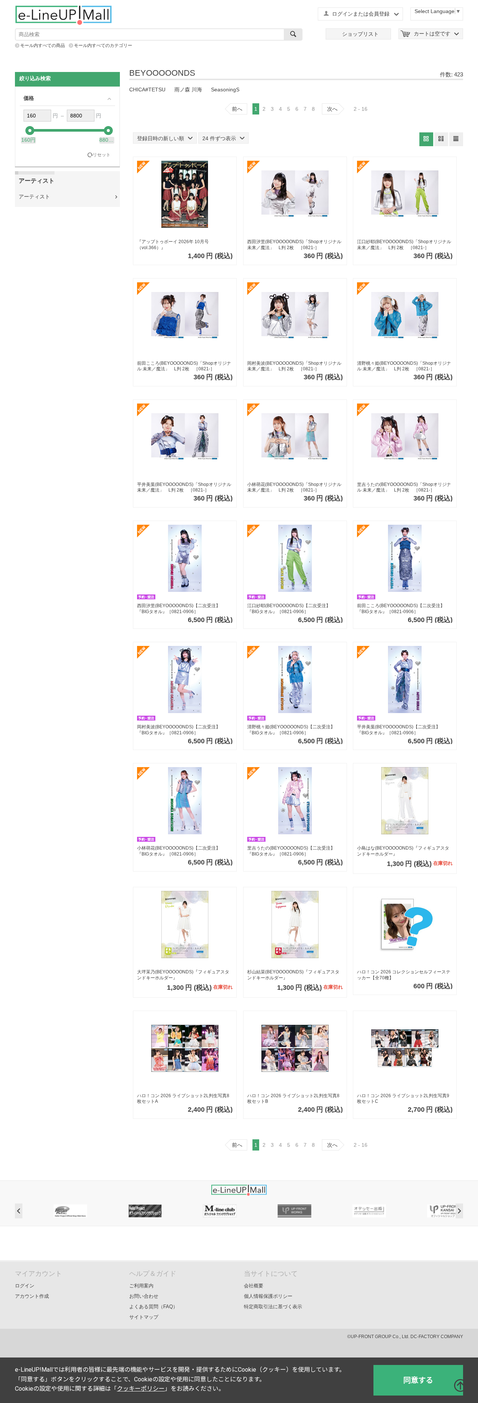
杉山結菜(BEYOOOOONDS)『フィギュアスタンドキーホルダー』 (293, 974)
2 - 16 (360, 109)
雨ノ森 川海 (188, 89)
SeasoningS (225, 89)
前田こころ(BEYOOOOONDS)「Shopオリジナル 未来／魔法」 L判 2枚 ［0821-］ (184, 366)
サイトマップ (143, 1317)
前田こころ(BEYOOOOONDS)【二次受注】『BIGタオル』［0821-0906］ (401, 608)
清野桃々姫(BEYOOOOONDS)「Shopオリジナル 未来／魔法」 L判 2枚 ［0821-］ (404, 366)
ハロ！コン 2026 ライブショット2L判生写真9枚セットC (403, 1098)
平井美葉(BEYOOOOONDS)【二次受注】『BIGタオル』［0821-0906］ (398, 729)
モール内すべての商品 (42, 45)
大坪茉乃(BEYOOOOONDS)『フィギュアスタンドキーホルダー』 (183, 974)
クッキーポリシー (141, 1388)
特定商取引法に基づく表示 (273, 1306)
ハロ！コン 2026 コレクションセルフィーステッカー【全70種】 (403, 974)
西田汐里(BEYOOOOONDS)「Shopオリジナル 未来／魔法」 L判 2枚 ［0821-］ (294, 244)
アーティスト (34, 197)
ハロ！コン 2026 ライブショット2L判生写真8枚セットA (183, 1098)
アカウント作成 (32, 1296)
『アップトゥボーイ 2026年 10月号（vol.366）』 (173, 244)
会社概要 (253, 1286)
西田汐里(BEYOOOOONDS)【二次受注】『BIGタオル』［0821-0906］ (178, 608)
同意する (418, 1380)
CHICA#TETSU (147, 89)
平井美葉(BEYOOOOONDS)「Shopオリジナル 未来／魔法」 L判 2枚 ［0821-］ (184, 487)
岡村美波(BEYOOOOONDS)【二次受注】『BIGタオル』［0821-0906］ (178, 729)
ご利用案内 (141, 1286)
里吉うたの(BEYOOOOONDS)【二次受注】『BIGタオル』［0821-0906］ (291, 851)
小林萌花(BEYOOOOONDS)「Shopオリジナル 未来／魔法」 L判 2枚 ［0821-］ (294, 487)
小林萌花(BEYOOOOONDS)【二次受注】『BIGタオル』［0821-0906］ (178, 851)
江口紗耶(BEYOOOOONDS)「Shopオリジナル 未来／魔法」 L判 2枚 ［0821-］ (404, 244)
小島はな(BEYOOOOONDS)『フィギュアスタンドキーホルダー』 (403, 851)
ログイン (24, 1286)
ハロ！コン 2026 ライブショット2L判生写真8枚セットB (293, 1098)
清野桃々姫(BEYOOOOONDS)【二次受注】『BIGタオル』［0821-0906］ (291, 729)
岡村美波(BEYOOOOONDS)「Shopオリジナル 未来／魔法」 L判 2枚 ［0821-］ (294, 366)
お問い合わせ (143, 1296)
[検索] (293, 34)
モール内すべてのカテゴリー (103, 45)
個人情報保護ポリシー (268, 1296)
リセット (102, 154)
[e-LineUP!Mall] (63, 15)
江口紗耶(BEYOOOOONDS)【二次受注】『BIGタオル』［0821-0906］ (288, 608)
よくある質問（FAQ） (153, 1306)
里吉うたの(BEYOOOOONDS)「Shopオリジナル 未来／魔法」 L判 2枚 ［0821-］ (404, 487)
